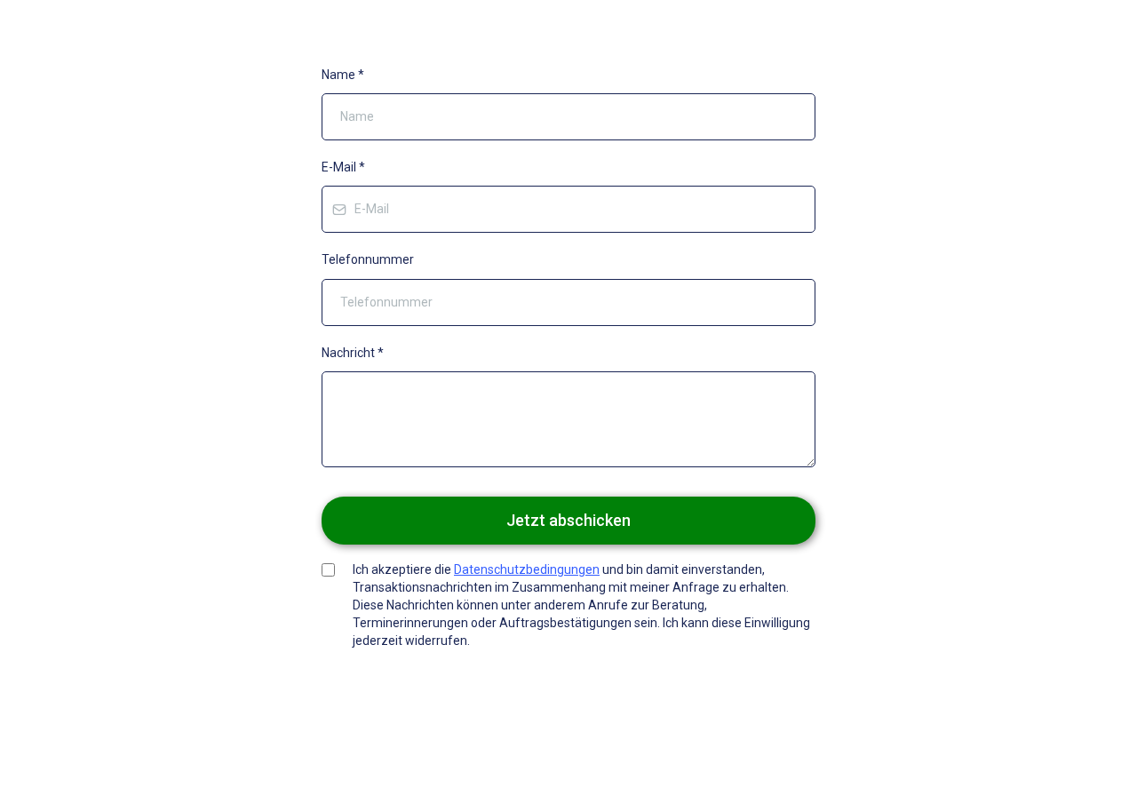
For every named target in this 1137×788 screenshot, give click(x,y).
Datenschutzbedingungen (527, 569)
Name (343, 75)
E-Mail (343, 167)
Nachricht (353, 353)
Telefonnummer (368, 259)
